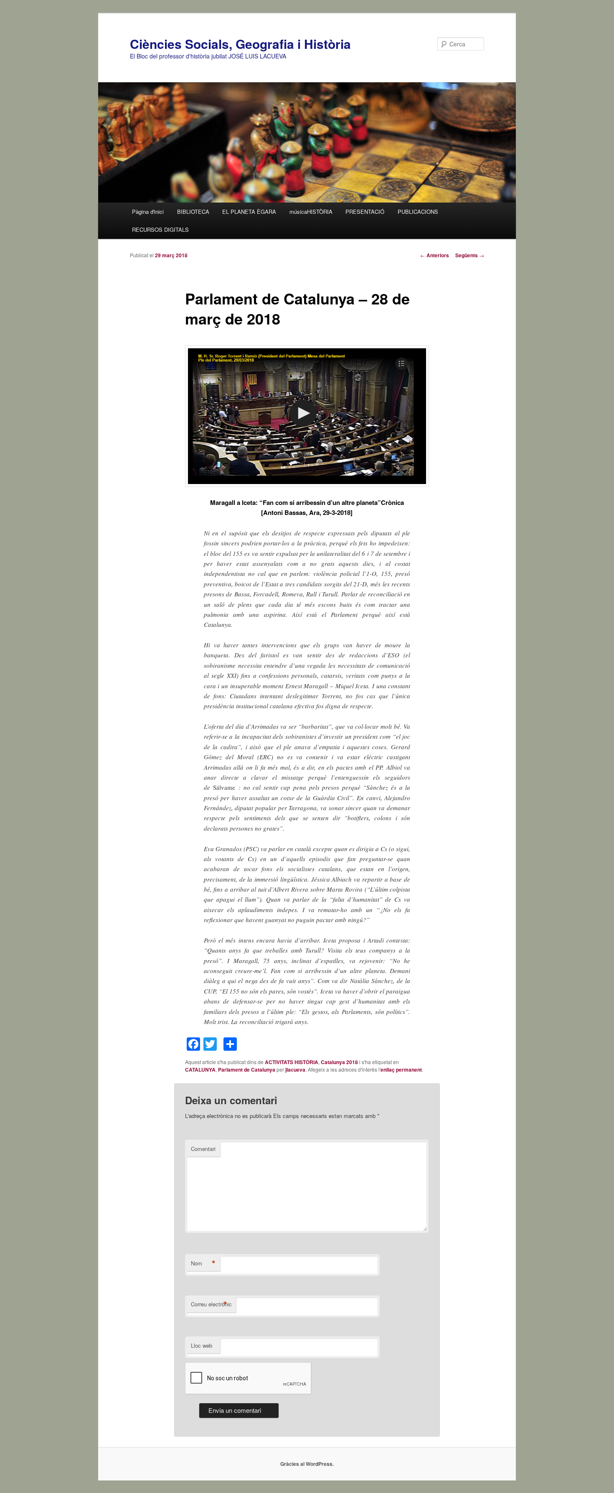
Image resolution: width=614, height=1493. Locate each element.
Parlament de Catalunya (246, 1069)
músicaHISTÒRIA (310, 211)
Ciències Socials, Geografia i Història (240, 44)
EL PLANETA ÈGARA (249, 211)
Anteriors (434, 255)
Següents (469, 255)
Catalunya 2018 (339, 1062)
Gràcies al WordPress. (307, 1464)
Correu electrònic (211, 1304)
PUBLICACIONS (418, 211)
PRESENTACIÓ (364, 211)
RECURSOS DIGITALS (160, 229)
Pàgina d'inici (148, 211)
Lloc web (201, 1345)
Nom (203, 1263)
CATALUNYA (200, 1069)
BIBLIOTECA (193, 211)
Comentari (203, 1149)
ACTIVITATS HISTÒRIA (291, 1062)
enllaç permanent (401, 1069)
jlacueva (295, 1069)
